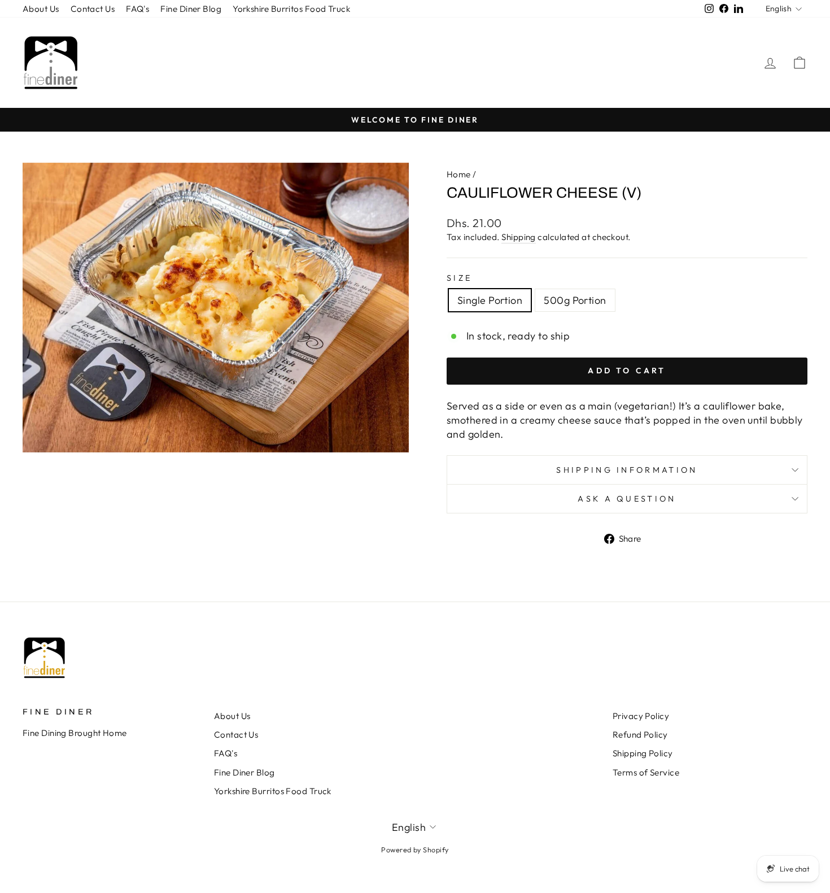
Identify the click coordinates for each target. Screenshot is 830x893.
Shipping (518, 237)
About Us (41, 8)
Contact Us (93, 8)
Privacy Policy (641, 716)
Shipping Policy (643, 753)
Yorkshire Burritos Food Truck (291, 8)
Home (459, 174)
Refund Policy (640, 734)
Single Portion (489, 300)
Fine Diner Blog (190, 8)
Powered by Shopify (414, 849)
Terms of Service (646, 772)
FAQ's (137, 8)
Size (459, 278)
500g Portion (575, 300)
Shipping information (626, 470)
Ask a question (627, 499)
